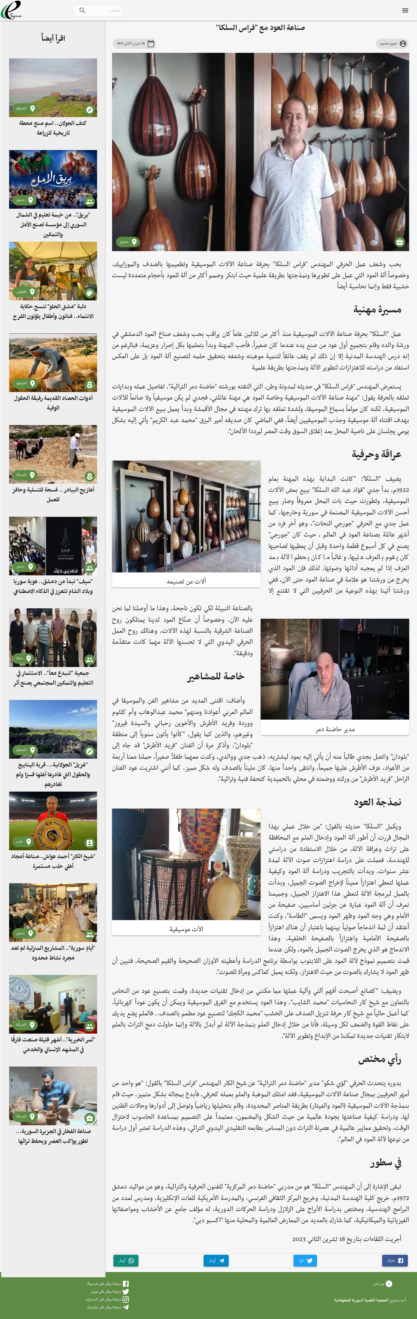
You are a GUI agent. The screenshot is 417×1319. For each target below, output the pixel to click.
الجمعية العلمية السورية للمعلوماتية (361, 1300)
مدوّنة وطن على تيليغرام (104, 1307)
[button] (395, 1261)
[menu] (405, 10)
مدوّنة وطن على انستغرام (103, 1299)
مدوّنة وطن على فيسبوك (104, 1284)
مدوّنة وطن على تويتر (106, 1291)
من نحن (378, 1284)
